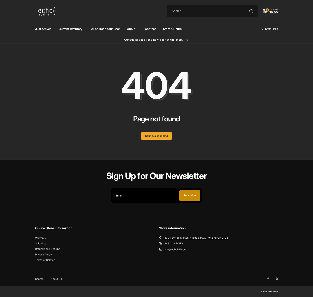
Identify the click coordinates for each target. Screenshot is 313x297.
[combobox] (212, 11)
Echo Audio (273, 291)
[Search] (251, 11)
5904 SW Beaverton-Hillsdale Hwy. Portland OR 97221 (196, 237)
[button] (270, 11)
